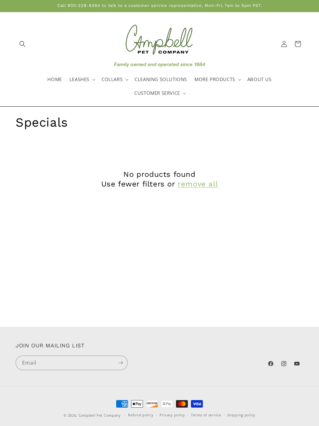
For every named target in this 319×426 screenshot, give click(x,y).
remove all (198, 184)
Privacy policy (172, 415)
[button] (22, 44)
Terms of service (206, 415)
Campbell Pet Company (100, 415)
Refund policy (140, 415)
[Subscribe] (120, 363)
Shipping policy (241, 415)
